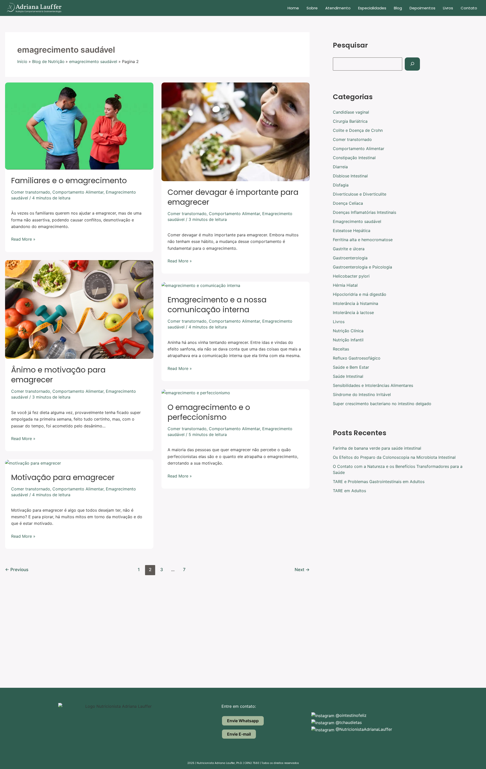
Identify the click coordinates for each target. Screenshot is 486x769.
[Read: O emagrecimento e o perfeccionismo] (195, 392)
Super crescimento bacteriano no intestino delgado (382, 403)
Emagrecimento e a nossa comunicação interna (217, 304)
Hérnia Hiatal (345, 285)
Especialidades (372, 8)
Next (302, 569)
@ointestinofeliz (350, 715)
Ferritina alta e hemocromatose (363, 239)
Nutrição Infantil (348, 339)
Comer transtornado (30, 192)
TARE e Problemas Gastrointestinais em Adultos (378, 481)
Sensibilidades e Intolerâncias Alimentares (373, 385)
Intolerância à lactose (353, 312)
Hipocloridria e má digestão (359, 294)
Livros (448, 8)
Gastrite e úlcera (348, 248)
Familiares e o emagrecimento (69, 180)
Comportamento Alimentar (78, 192)
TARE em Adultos (349, 490)
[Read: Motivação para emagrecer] (33, 462)
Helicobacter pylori (351, 276)
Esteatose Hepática (351, 230)
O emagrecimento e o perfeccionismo (209, 412)
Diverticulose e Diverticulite (359, 194)
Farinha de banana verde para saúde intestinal (377, 448)
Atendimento (338, 8)
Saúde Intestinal (348, 376)
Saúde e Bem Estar (351, 367)
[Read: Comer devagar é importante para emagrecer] (235, 131)
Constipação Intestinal (354, 157)
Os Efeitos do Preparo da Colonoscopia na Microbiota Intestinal (394, 457)
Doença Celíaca (348, 203)
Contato (469, 8)
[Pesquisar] (412, 64)
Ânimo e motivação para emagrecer (58, 374)
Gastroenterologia (350, 257)
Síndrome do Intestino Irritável (362, 394)
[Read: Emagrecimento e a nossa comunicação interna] (200, 284)
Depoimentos (422, 8)
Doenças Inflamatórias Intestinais (364, 212)
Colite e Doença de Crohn (358, 130)
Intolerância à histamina (355, 303)
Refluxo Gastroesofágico (356, 358)
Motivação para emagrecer (63, 477)
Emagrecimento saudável (357, 221)
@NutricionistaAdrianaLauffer (363, 729)
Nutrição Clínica (348, 330)
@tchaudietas (348, 722)
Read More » (23, 239)
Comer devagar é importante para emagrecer (233, 197)
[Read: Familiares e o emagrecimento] (79, 125)
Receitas (341, 348)
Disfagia (341, 185)
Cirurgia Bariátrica (350, 121)
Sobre (312, 8)
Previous (16, 569)
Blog (398, 8)
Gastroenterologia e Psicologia (362, 266)
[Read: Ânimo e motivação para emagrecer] (79, 308)
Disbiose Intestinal (350, 175)
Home (293, 8)
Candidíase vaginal (351, 112)
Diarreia (340, 166)
